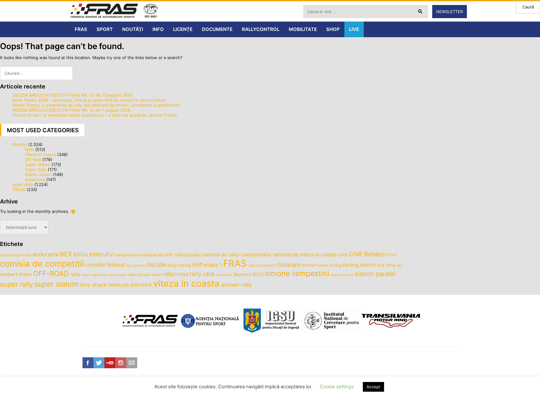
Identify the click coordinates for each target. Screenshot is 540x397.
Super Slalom (37, 164)
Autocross (35, 179)
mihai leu (394, 265)
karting (335, 265)
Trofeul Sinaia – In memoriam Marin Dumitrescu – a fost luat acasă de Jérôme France (94, 115)
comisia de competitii (42, 264)
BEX (66, 254)
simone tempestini (297, 273)
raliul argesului (94, 275)
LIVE (354, 29)
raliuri (157, 274)
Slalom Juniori (38, 174)
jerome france (315, 265)
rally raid (201, 274)
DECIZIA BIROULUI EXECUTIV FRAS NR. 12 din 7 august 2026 (71, 110)
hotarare (289, 264)
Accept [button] (373, 386)
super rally (16, 284)
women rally (236, 284)
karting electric (359, 265)
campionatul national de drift (144, 254)
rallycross (175, 274)
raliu (75, 274)
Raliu (29, 149)
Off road (33, 159)
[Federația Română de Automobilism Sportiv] (104, 11)
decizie (156, 264)
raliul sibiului (139, 274)
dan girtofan (135, 266)
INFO (158, 29)
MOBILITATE (303, 29)
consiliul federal (105, 264)
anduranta (45, 254)
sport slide (22, 184)
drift (197, 264)
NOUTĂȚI (132, 29)
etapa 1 (213, 265)
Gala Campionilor (262, 265)
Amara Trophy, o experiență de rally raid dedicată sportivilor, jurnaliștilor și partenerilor (96, 105)
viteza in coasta (186, 283)
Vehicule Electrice (130, 285)
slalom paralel (375, 274)
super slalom (56, 284)
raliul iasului (117, 275)
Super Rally (36, 169)
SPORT (105, 29)
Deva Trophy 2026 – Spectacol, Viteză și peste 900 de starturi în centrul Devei (89, 100)
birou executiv (93, 254)
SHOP (333, 29)
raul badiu (223, 275)
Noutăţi (19, 144)
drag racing (179, 265)
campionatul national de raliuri (207, 255)
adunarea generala (15, 255)
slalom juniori (342, 275)
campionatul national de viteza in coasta (289, 255)
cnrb (343, 255)
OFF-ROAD (51, 273)
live (381, 265)
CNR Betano (367, 254)
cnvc (392, 255)
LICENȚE (182, 29)
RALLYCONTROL (260, 29)
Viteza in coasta (40, 154)
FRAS (81, 29)
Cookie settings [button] (337, 386)
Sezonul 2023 (248, 274)
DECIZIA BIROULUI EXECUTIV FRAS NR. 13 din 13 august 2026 (72, 95)
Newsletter (449, 11)
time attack (93, 285)
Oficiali (18, 189)
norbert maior (16, 274)
